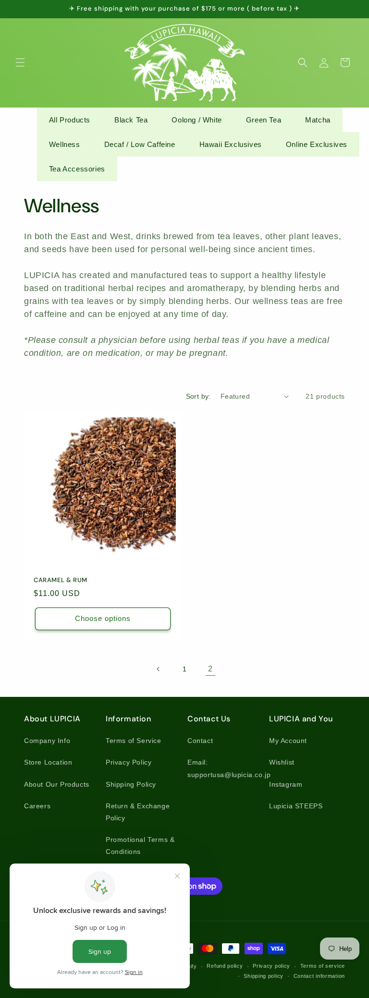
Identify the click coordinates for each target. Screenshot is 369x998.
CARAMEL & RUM (60, 580)
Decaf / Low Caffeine (139, 144)
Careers (37, 806)
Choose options (103, 618)
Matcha (318, 120)
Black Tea (131, 120)
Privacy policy (271, 966)
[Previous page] (158, 669)
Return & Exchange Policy (138, 812)
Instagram (285, 784)
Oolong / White (196, 120)
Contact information (319, 976)
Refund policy (225, 966)
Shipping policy (263, 976)
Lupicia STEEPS (295, 806)
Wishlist (282, 762)
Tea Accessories (77, 169)
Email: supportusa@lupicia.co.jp (229, 768)
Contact (200, 740)
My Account (288, 740)
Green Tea (263, 120)
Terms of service (322, 966)
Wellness (64, 144)
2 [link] (210, 669)
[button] (20, 62)
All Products (69, 120)
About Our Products (56, 784)
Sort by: (198, 396)
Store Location (48, 762)
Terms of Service (133, 740)
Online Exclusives (316, 144)
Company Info (47, 740)
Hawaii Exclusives (230, 144)
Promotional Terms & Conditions (140, 845)
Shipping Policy (131, 784)
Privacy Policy (128, 762)
